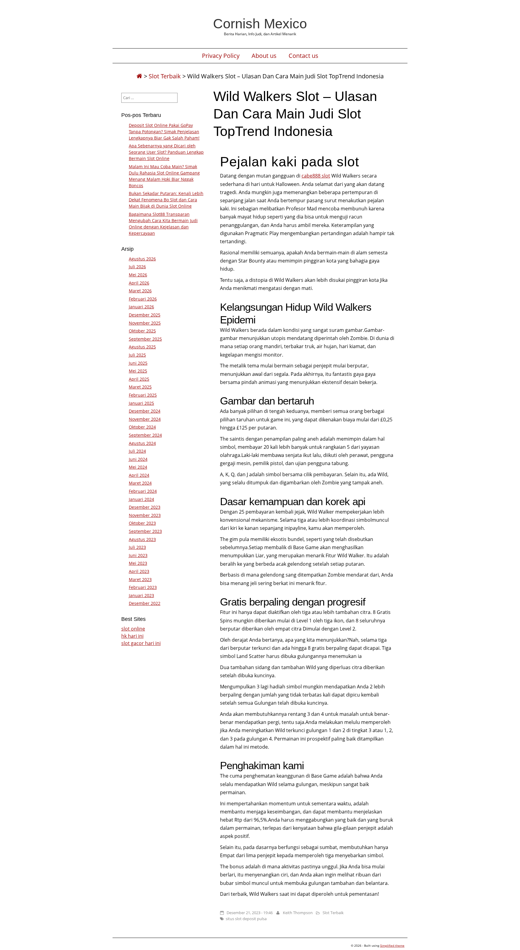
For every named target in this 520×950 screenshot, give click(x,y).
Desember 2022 (144, 603)
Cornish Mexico (260, 23)
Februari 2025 (143, 395)
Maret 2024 (140, 483)
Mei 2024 (138, 467)
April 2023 (139, 571)
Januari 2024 (141, 499)
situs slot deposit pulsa (246, 918)
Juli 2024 (137, 451)
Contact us (303, 55)
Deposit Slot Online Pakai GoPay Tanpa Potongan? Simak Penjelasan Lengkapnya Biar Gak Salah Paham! (164, 131)
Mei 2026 (138, 275)
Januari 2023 (141, 595)
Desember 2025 (144, 315)
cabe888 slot (316, 175)
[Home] (139, 76)
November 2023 (145, 515)
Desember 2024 (144, 411)
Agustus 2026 (142, 259)
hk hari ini (132, 636)
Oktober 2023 (142, 523)
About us (264, 55)
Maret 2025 (140, 387)
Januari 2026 (141, 307)
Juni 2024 (138, 459)
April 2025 (139, 379)
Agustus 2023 (142, 539)
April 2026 (139, 283)
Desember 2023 (144, 507)
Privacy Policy (221, 55)
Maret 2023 (140, 579)
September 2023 (145, 531)
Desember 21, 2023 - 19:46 (250, 912)
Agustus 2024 (142, 443)
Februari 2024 (143, 491)
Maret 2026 (140, 291)
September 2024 (145, 435)
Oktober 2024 (142, 427)
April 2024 (139, 475)
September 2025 (145, 339)
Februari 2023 (143, 587)
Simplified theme (392, 945)
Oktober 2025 (142, 331)
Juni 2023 (138, 555)
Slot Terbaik (165, 76)
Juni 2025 (138, 363)
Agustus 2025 (142, 347)
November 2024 (145, 419)
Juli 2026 (137, 266)
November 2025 (145, 323)
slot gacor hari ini (141, 643)
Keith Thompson (298, 912)
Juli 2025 (137, 355)
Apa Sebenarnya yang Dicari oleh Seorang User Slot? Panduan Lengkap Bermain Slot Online (166, 152)
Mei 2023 (138, 563)
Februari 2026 (143, 299)
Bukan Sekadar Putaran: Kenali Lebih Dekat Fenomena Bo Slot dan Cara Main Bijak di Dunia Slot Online (166, 199)
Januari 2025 (141, 403)
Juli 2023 (137, 547)
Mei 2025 (138, 371)
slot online (133, 628)
